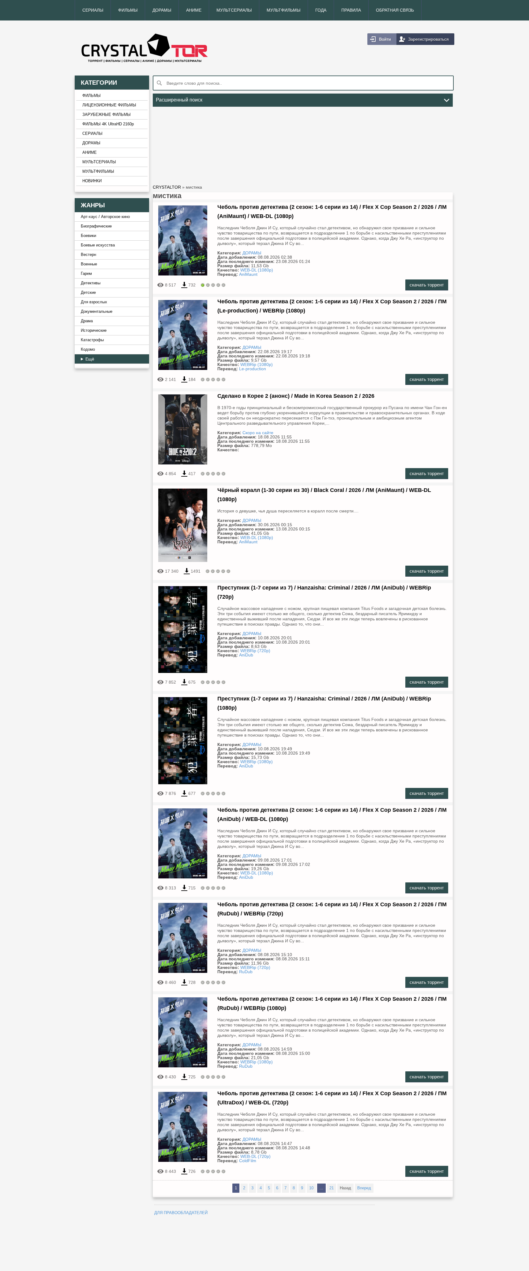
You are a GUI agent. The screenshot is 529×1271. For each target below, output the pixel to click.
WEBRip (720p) (255, 650)
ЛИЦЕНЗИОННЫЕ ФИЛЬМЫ (109, 105)
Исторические (94, 330)
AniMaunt (248, 274)
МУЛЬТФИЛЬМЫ (283, 10)
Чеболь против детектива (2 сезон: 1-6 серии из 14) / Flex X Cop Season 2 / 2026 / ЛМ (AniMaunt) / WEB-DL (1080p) (332, 211)
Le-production (252, 368)
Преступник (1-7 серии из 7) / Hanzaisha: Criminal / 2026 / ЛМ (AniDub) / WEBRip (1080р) (324, 703)
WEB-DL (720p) (255, 1156)
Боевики (88, 236)
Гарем (86, 274)
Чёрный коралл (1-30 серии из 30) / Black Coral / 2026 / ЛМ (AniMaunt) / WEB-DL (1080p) (324, 494)
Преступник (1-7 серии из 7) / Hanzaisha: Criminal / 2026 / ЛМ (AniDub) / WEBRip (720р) (324, 592)
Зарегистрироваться (428, 39)
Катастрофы (92, 340)
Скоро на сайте (257, 432)
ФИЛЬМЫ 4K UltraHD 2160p (108, 124)
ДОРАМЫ (161, 10)
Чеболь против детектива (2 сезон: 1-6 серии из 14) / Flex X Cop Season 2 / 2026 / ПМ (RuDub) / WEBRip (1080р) (332, 1003)
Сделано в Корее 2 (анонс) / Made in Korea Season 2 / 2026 (295, 396)
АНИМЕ (193, 10)
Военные (89, 264)
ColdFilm (247, 1160)
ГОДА (320, 10)
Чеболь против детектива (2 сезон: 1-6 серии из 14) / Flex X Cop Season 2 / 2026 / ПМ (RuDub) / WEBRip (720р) (332, 909)
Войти (385, 39)
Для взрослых (94, 302)
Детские (88, 292)
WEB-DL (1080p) (256, 270)
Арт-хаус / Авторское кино (105, 217)
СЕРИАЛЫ (92, 10)
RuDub (246, 971)
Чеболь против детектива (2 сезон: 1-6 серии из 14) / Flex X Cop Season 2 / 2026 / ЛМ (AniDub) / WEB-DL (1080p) (332, 814)
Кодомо (88, 349)
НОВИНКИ (92, 181)
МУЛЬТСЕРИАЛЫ (234, 10)
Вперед (364, 1188)
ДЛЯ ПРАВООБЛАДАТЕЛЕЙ (181, 1212)
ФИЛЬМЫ (127, 10)
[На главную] (169, 48)
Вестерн (88, 255)
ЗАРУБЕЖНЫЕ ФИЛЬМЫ (106, 115)
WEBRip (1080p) (256, 364)
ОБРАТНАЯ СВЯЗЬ (395, 10)
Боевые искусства (98, 245)
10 (311, 1188)
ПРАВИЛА (351, 10)
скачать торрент (427, 284)
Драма (87, 321)
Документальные (96, 311)
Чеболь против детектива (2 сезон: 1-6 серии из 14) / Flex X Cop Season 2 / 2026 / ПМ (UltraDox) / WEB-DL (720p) (332, 1098)
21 (331, 1188)
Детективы (90, 283)
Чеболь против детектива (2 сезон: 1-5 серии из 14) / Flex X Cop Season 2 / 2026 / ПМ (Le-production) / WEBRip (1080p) (332, 306)
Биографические (96, 226)
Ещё (89, 359)
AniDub (246, 654)
